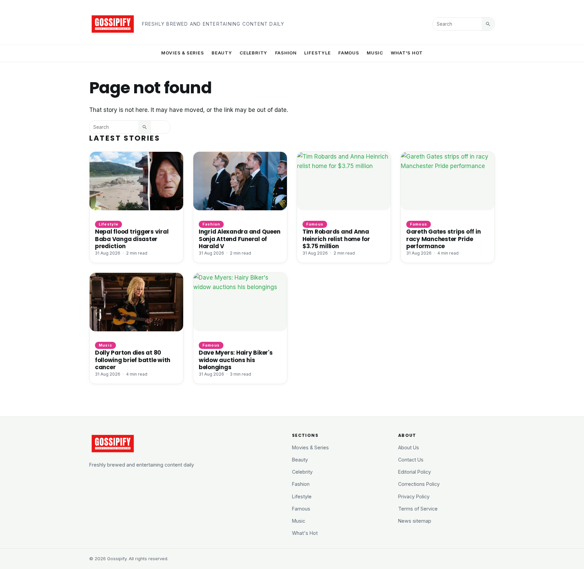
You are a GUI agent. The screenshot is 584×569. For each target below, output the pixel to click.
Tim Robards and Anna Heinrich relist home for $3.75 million (336, 239)
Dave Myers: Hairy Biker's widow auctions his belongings (236, 360)
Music (375, 52)
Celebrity (253, 52)
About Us (408, 447)
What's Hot (407, 52)
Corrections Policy (419, 484)
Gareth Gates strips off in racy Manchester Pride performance (443, 239)
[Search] (488, 24)
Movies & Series (182, 52)
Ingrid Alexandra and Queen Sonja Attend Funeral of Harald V (239, 239)
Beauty (222, 52)
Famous (348, 52)
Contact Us (410, 460)
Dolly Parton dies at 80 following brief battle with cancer (132, 360)
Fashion (286, 52)
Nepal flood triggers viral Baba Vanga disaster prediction (131, 239)
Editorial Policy (414, 472)
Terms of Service (418, 509)
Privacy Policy (414, 496)
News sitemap (414, 521)
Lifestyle (317, 52)
